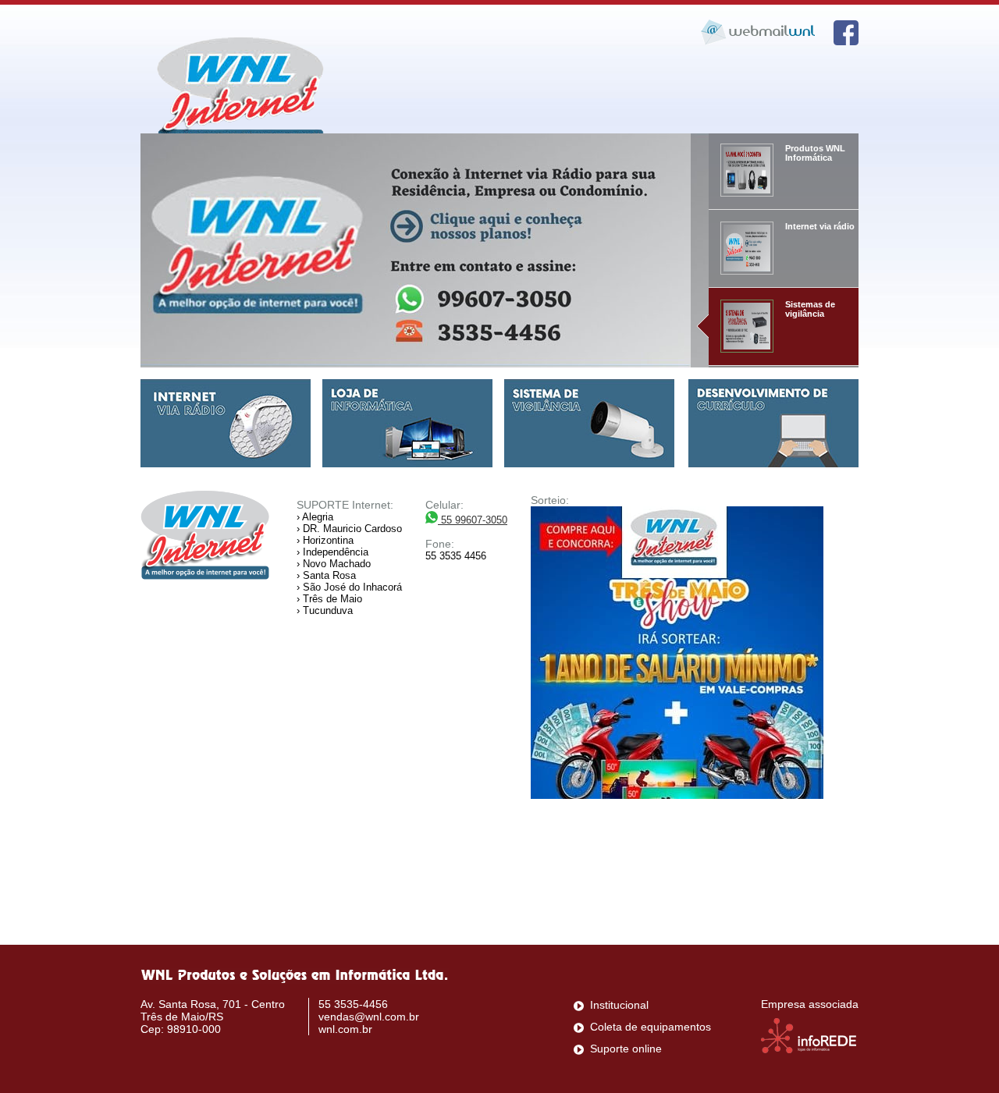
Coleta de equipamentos (650, 1026)
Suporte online (626, 1048)
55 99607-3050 (472, 520)
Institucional (619, 1005)
